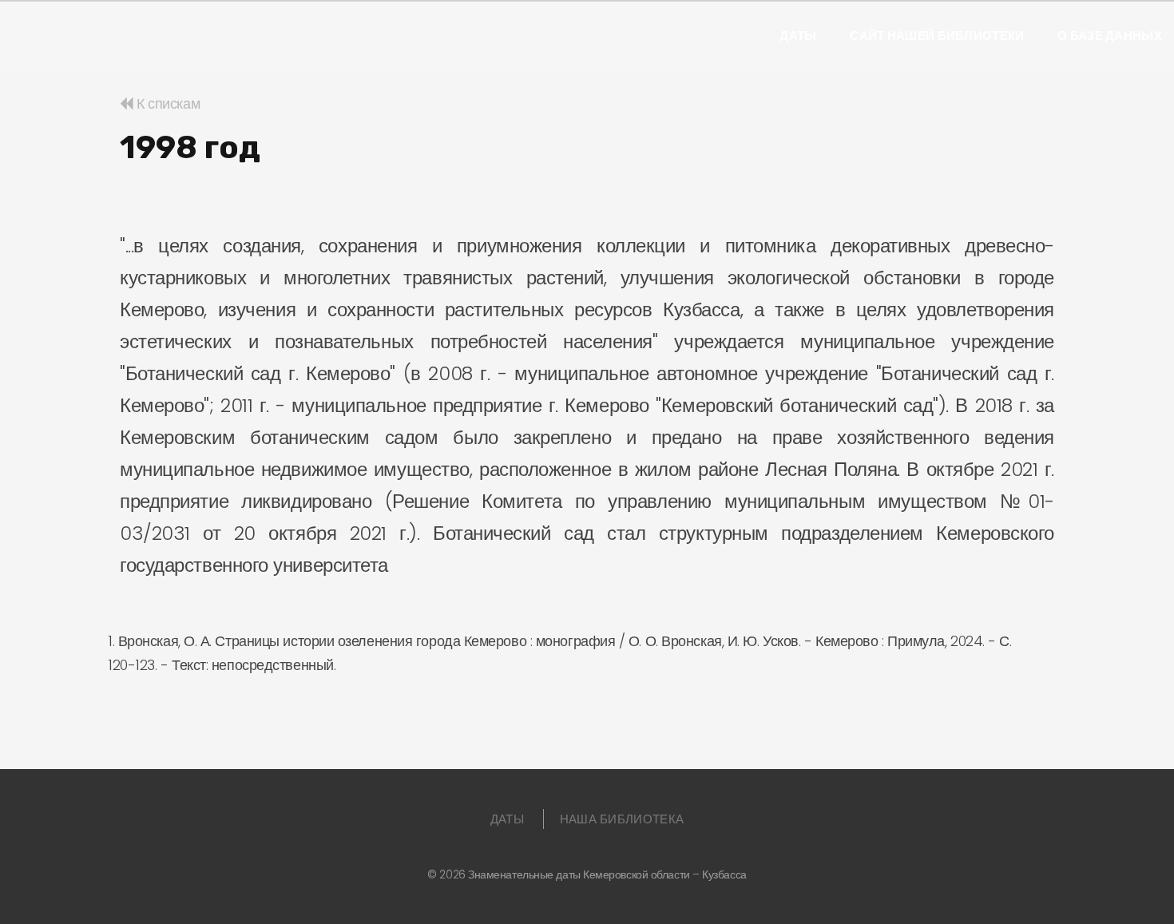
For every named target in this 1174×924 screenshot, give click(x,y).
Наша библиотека (622, 819)
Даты (797, 36)
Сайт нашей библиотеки (937, 36)
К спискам (166, 103)
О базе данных (1109, 36)
